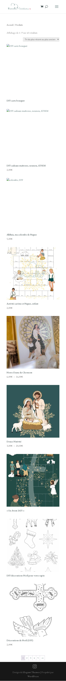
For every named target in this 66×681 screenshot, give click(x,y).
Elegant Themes (31, 672)
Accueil (10, 24)
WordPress (33, 676)
